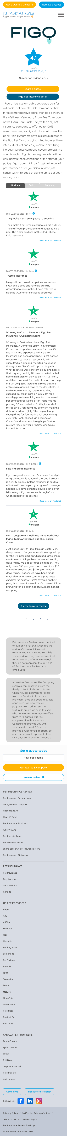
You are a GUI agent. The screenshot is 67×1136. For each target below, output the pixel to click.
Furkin (6, 1053)
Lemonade (8, 953)
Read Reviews (10, 810)
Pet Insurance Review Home (17, 798)
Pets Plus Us (9, 1072)
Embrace (7, 928)
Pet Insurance (10, 872)
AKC (5, 915)
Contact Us (12, 1091)
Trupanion (8, 979)
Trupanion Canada (12, 1066)
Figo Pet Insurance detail (32, 96)
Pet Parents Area (12, 836)
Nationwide (9, 1004)
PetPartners (9, 960)
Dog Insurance (10, 879)
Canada (7, 891)
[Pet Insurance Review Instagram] (39, 1101)
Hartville (7, 941)
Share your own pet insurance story (21, 848)
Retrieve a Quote (51, 4)
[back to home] (18, 14)
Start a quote (33, 88)
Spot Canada (10, 1047)
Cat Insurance (10, 885)
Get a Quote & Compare (19, 4)
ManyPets (8, 998)
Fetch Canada (10, 1041)
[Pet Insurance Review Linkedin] (30, 1101)
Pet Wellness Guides (13, 842)
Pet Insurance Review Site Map (19, 1125)
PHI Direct (8, 1060)
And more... (9, 1023)
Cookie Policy (28, 1119)
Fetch (6, 985)
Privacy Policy (10, 1113)
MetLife (7, 991)
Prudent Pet (9, 1017)
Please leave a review (33, 606)
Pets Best (8, 1010)
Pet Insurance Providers (15, 823)
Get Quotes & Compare (15, 804)
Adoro (6, 909)
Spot (5, 972)
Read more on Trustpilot (50, 240)
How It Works (10, 817)
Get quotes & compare (33, 767)
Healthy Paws (10, 947)
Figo (5, 934)
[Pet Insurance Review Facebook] (21, 1101)
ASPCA (6, 922)
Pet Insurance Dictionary (15, 855)
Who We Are (9, 829)
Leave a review (31, 777)
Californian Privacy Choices (36, 1113)
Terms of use (9, 1119)
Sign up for (39, 1091)
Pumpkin (7, 966)
